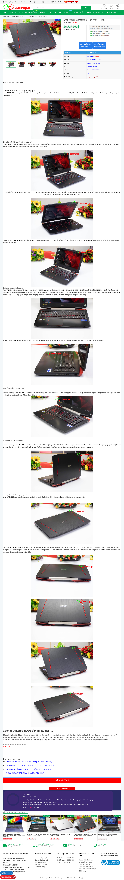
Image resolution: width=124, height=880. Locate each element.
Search (86, 8)
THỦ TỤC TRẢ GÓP (49, 12)
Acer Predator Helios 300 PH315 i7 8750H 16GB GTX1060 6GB (85, 834)
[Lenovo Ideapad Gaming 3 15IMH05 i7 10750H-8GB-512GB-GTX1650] (15, 824)
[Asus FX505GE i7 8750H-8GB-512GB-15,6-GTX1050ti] (109, 824)
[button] (118, 6)
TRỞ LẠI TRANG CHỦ (62, 788)
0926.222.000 (57, 2)
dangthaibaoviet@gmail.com (40, 2)
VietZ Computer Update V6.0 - (64, 878)
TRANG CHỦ (11, 12)
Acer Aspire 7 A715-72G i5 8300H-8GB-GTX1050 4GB (38, 834)
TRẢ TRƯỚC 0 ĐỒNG (29, 12)
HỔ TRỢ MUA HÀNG (96, 12)
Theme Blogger (79, 878)
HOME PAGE (63, 780)
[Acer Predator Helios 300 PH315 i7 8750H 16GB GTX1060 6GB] (85, 824)
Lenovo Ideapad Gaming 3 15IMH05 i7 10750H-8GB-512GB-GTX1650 (14, 835)
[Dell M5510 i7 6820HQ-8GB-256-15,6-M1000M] (62, 824)
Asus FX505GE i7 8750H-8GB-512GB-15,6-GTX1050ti (108, 834)
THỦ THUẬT (66, 12)
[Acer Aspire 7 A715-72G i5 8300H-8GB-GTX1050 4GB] (38, 824)
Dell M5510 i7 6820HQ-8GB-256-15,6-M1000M (61, 834)
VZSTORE (112, 12)
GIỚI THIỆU (79, 12)
